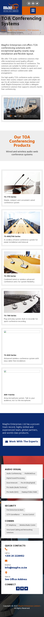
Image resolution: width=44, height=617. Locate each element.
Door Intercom (12, 482)
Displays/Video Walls (29, 492)
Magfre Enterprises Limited (29, 606)
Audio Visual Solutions (17, 30)
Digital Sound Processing (16, 478)
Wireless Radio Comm (27, 525)
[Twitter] (37, 3)
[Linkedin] (29, 3)
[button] (21, 442)
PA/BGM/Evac (30, 473)
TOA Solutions (33, 30)
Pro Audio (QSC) (12, 492)
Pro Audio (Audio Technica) (17, 487)
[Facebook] (33, 3)
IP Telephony (11, 525)
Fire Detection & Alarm (15, 510)
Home (3, 30)
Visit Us (7, 576)
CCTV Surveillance (13, 514)
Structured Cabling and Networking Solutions (19, 531)
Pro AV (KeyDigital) (28, 482)
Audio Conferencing (14, 473)
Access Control (28, 514)
